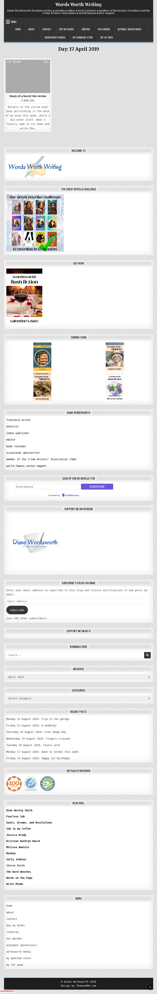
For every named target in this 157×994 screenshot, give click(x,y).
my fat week (107, 37)
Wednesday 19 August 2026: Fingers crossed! (38, 738)
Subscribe (17, 610)
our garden (104, 29)
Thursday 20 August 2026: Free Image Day (36, 731)
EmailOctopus (72, 495)
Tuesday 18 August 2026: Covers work (33, 745)
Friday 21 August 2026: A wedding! (31, 725)
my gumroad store (83, 37)
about (31, 29)
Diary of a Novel (28, 68)
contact (47, 29)
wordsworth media (55, 37)
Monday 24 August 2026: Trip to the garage (37, 719)
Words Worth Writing (78, 4)
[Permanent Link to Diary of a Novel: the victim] (28, 76)
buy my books (66, 29)
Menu (13, 22)
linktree (86, 29)
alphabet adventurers (129, 29)
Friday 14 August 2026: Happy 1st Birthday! (38, 758)
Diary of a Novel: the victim (27, 96)
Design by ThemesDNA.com (78, 985)
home (18, 29)
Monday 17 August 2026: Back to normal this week (42, 751)
